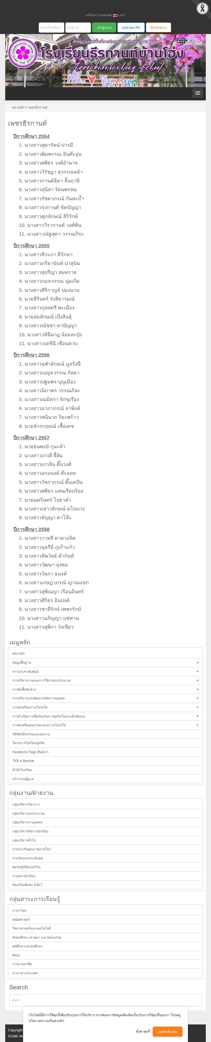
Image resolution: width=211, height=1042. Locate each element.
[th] (115, 15)
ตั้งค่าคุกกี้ (143, 1031)
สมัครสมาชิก (131, 27)
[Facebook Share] (101, 5)
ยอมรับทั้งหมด (167, 1031)
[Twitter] (110, 5)
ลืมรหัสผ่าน (158, 27)
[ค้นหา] (190, 1000)
